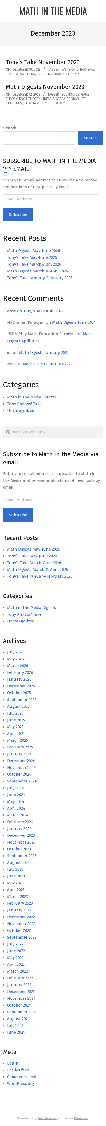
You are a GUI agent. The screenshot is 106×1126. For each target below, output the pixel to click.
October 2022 (19, 930)
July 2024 (15, 787)
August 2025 (18, 706)
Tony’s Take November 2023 (43, 62)
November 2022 (21, 923)
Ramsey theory (67, 74)
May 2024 (15, 801)
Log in (12, 1063)
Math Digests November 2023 (45, 86)
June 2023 (16, 876)
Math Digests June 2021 (74, 322)
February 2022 (20, 978)
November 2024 (21, 767)
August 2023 (18, 862)
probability (76, 99)
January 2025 (19, 753)
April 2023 (16, 889)
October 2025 (19, 692)
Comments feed (21, 1076)
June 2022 (16, 950)
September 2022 (21, 937)
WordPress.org (20, 1083)
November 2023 (21, 842)
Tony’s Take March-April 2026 (34, 264)
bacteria (87, 69)
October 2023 (19, 849)
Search (10, 127)
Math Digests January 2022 (44, 352)
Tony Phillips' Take (24, 403)
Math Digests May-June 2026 (33, 250)
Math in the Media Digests (31, 397)
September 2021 (21, 1011)
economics (70, 94)
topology (56, 103)
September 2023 (21, 855)
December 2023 (21, 835)
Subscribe (18, 214)
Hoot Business (47, 1118)
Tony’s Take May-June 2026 (32, 257)
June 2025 (16, 720)
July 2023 (15, 869)
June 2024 (16, 794)
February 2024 (20, 821)
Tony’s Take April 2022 (43, 311)
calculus (27, 74)
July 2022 (15, 944)
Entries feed (18, 1070)
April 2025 (16, 733)
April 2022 (16, 964)
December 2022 (21, 916)
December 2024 (21, 760)
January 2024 (19, 828)
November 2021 (21, 998)
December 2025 (21, 686)
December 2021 (21, 991)
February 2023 (20, 903)
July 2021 (15, 1025)
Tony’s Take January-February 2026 (40, 277)
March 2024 (18, 815)
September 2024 (22, 781)
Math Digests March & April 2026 (37, 271)
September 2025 (21, 699)
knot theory (29, 99)
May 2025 (15, 726)
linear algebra (53, 99)
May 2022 (15, 957)
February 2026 (20, 672)
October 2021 (19, 1005)
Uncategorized (21, 410)
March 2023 (17, 896)
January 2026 (19, 679)
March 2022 (17, 971)
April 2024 (16, 808)
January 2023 (19, 910)
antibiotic (70, 69)
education (45, 74)
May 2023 (15, 882)
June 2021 (16, 1032)
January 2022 (19, 984)
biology (12, 74)
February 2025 (20, 747)
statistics (14, 103)
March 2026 (17, 665)
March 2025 (17, 740)
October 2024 (19, 774)
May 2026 (15, 658)
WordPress (81, 1118)
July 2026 (15, 652)
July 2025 (15, 713)
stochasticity (35, 103)
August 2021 (18, 1018)
